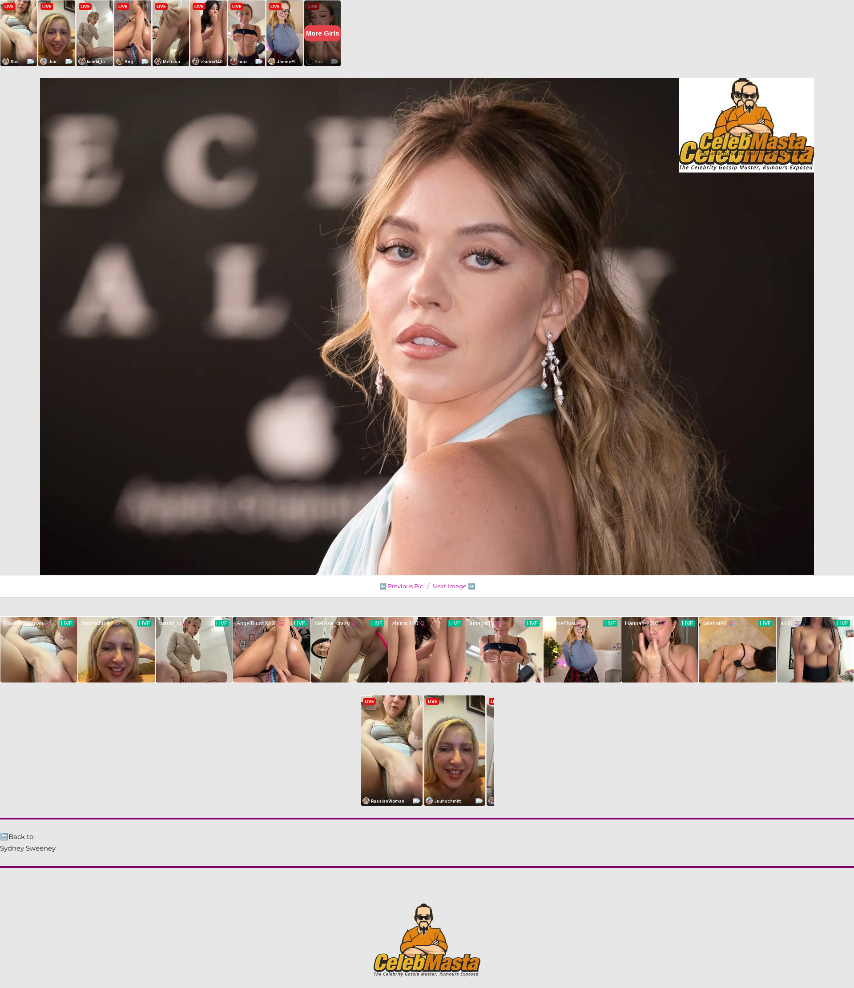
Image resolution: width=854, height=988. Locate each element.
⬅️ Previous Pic (401, 586)
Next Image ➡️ (453, 586)
